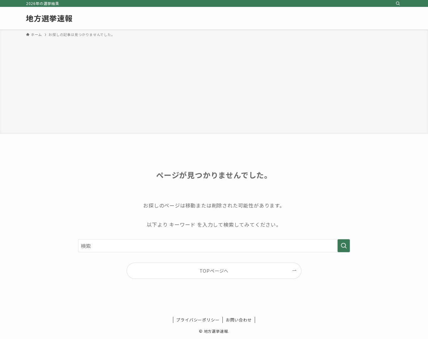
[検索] (398, 3)
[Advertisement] (214, 84)
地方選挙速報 (49, 18)
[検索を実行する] (343, 245)
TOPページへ (214, 270)
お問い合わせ (239, 320)
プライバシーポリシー (197, 320)
